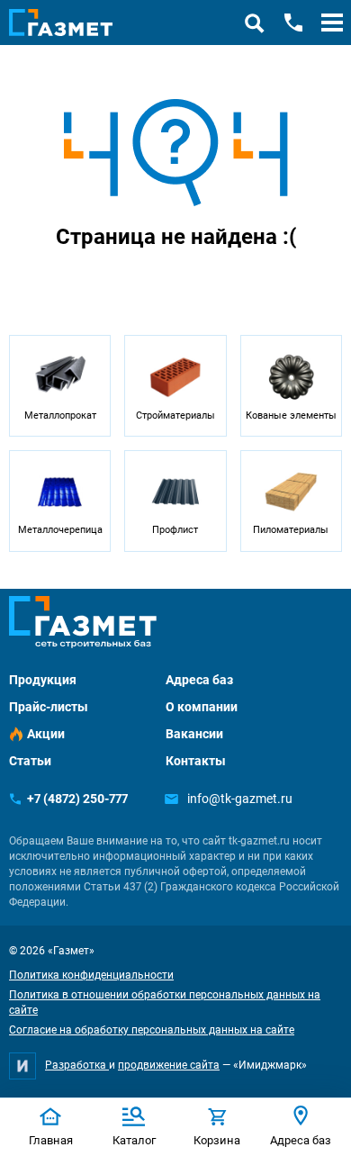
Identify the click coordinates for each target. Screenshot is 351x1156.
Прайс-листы (48, 707)
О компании (202, 707)
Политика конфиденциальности (91, 975)
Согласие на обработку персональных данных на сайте (151, 1030)
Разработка (77, 1065)
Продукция (42, 680)
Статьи (30, 761)
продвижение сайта (169, 1065)
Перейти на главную (119, 285)
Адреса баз (199, 680)
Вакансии (194, 734)
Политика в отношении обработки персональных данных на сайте (164, 1002)
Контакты (196, 761)
